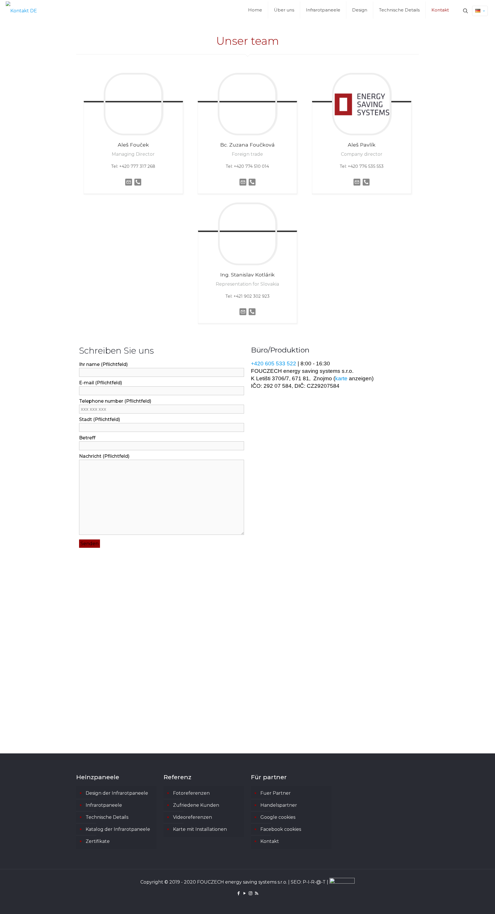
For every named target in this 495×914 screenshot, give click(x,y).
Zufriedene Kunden (196, 805)
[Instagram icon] (250, 893)
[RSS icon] (256, 893)
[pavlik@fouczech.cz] (357, 187)
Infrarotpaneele (104, 805)
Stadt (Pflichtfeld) (99, 419)
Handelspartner (278, 805)
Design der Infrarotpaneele (117, 793)
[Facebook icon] (238, 893)
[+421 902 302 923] (252, 316)
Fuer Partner (275, 793)
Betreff (87, 438)
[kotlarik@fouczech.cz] (242, 316)
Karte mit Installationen (200, 829)
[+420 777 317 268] (137, 187)
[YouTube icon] (244, 893)
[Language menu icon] (480, 11)
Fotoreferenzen (191, 793)
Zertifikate (98, 841)
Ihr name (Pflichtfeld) (103, 364)
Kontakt (269, 841)
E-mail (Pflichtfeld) (100, 382)
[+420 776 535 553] (366, 187)
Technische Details (107, 817)
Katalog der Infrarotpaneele (118, 829)
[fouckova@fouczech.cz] (242, 187)
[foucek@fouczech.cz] (128, 187)
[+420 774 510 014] (252, 187)
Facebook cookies (280, 829)
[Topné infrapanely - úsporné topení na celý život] (21, 11)
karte (341, 378)
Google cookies (277, 817)
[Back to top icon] (467, 902)
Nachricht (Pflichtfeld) (104, 456)
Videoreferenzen (192, 817)
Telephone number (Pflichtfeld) (115, 401)
